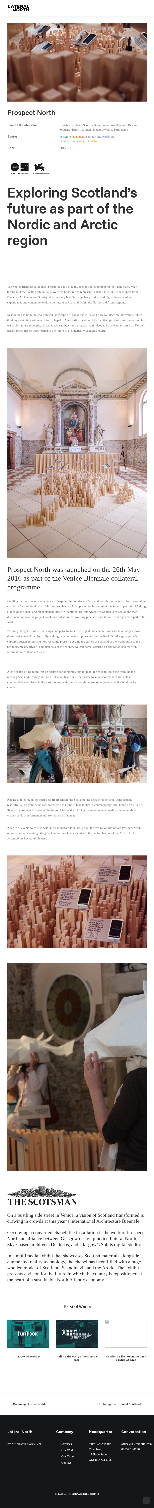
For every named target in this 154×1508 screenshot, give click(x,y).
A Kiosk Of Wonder (28, 1356)
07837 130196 (130, 1449)
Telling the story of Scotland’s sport (77, 1358)
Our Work (67, 1450)
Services (66, 1443)
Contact (66, 1462)
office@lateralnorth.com (136, 1443)
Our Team (67, 1456)
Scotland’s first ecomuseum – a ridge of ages (126, 1358)
